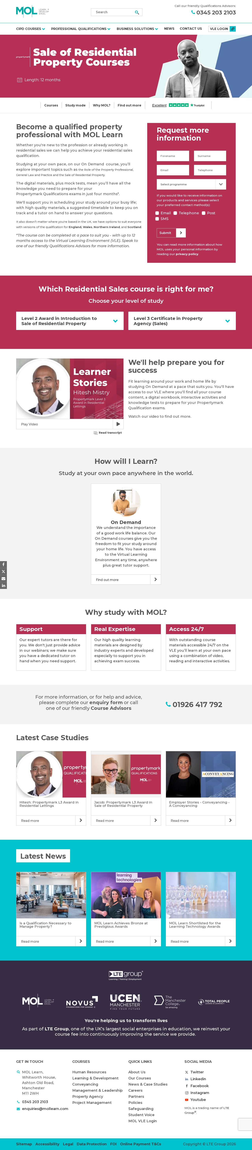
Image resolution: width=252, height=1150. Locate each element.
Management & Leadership (97, 1090)
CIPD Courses (28, 29)
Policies (135, 1103)
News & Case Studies (148, 1084)
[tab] (70, 321)
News (169, 29)
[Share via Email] (3, 578)
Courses (51, 105)
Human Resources (89, 1072)
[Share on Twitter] (3, 571)
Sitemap (24, 1144)
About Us (136, 1072)
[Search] (137, 12)
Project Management (92, 1103)
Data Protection (92, 1144)
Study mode (75, 105)
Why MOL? (101, 105)
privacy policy (187, 254)
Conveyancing (85, 1084)
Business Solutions (135, 29)
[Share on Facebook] (3, 564)
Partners (136, 1096)
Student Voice (141, 1115)
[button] (70, 393)
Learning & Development (95, 1078)
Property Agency (87, 1096)
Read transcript (110, 432)
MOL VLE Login (142, 1121)
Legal (68, 1144)
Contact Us (191, 29)
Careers (135, 1090)
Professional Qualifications (79, 29)
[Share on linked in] (3, 585)
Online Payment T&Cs (140, 1144)
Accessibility (47, 1144)
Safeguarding (141, 1109)
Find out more (129, 105)
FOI (113, 1144)
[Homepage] (32, 11)
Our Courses (139, 1078)
